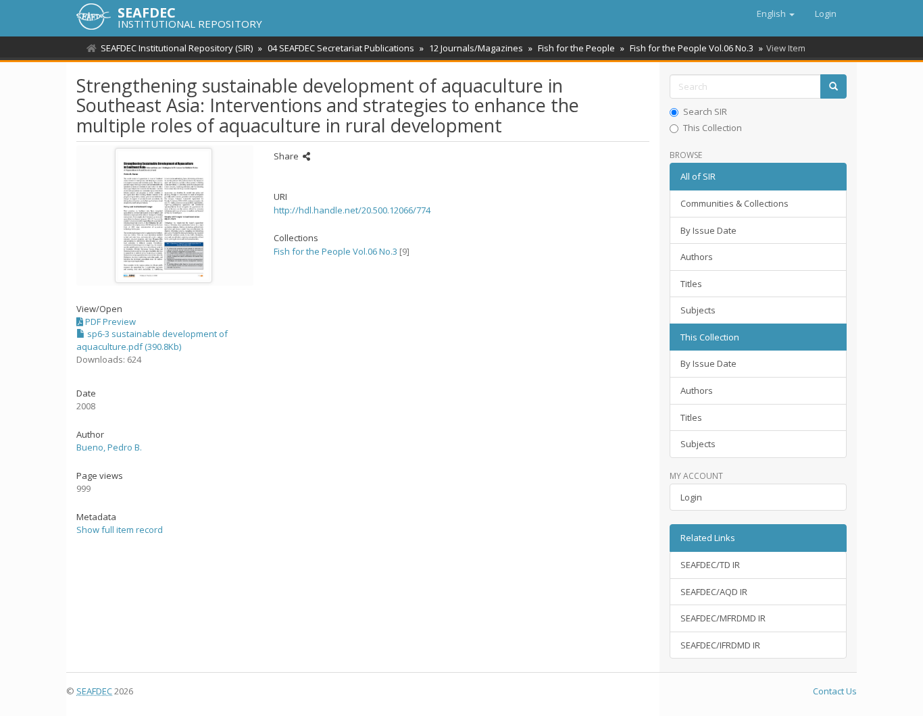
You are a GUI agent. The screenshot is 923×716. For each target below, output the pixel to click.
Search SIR (705, 111)
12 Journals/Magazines (476, 48)
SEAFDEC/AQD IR (713, 592)
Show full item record (119, 529)
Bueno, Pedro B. (109, 447)
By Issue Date (708, 230)
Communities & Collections (734, 203)
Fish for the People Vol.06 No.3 (691, 48)
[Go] (833, 86)
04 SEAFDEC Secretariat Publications (341, 48)
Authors (696, 257)
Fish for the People (576, 48)
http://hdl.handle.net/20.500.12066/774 (352, 210)
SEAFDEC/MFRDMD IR (723, 618)
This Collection (712, 128)
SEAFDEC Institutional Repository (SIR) (177, 48)
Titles (691, 284)
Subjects (698, 310)
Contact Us (835, 691)
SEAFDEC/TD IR (710, 565)
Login (691, 497)
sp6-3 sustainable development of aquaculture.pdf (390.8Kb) (152, 340)
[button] (776, 13)
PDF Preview (109, 321)
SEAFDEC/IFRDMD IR (720, 645)
